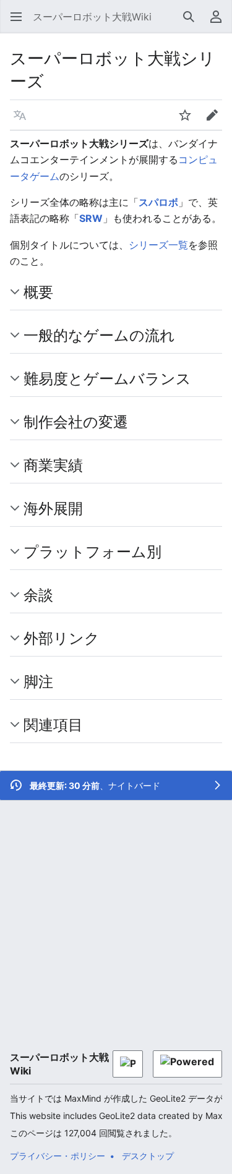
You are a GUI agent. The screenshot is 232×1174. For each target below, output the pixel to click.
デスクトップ (148, 1156)
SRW (91, 218)
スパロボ (158, 202)
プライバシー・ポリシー (57, 1156)
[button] (16, 16)
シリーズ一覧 (158, 245)
